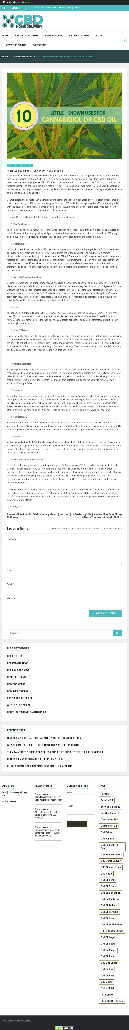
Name (10, 570)
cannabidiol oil (109, 825)
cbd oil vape (107, 975)
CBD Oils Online (109, 962)
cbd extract (107, 832)
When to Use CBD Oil (19, 705)
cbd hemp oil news (111, 854)
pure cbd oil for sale (112, 1001)
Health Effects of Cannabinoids (26, 712)
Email (10, 584)
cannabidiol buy (109, 819)
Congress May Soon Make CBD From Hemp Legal (55, 7)
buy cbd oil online (110, 806)
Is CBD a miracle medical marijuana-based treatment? (40, 766)
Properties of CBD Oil (20, 698)
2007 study (112, 233)
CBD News (106, 873)
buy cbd (105, 794)
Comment (12, 539)
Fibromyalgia (75, 256)
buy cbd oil (107, 800)
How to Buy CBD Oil (18, 691)
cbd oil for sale (109, 911)
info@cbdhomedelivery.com (18, 2)
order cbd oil (108, 988)
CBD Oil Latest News (26, 35)
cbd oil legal (108, 937)
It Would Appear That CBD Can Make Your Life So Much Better (44, 738)
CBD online (107, 981)
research (21, 249)
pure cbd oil (107, 994)
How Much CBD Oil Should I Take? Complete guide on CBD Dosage (31, 515)
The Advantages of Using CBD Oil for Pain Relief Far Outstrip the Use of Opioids (55, 752)
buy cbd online (109, 813)
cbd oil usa (107, 969)
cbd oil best (107, 880)
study (26, 313)
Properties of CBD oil (20, 166)
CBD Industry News (18, 670)
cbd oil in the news (111, 924)
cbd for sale (108, 838)
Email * (70, 806)
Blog (99, 35)
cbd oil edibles (109, 905)
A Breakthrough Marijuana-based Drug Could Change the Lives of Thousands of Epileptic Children (97, 515)
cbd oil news (108, 943)
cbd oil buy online (110, 892)
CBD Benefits (14, 656)
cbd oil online (108, 950)
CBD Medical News (79, 35)
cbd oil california (110, 899)
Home (5, 35)
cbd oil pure (107, 956)
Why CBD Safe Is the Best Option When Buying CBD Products (43, 745)
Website (11, 598)
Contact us (39, 45)
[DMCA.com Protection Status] (64, 1027)
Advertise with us (16, 45)
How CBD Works (53, 35)
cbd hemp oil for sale (110, 846)
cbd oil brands (108, 886)
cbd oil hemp (108, 918)
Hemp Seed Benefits (18, 677)
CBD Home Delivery (111, 860)
